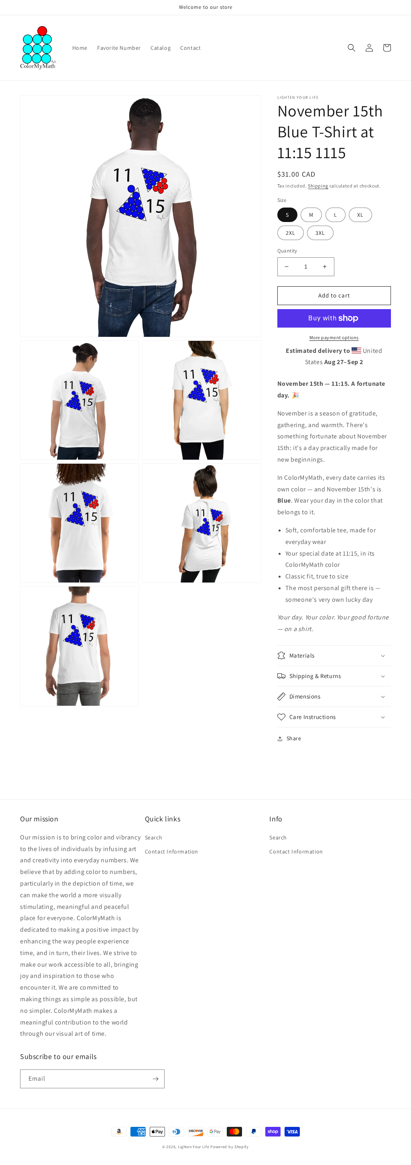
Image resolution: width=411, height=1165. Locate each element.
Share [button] (294, 738)
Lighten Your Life (194, 1146)
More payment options (334, 337)
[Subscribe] (155, 1078)
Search (154, 837)
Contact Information (171, 851)
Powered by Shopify (229, 1146)
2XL (290, 232)
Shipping (318, 186)
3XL (320, 232)
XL (360, 214)
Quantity (287, 250)
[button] (351, 48)
